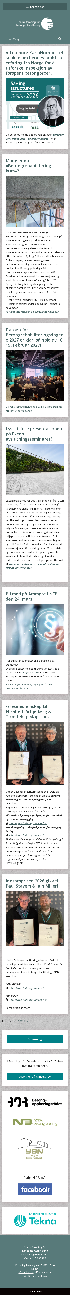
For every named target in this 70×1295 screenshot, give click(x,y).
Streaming (35, 1039)
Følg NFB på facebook (35, 1275)
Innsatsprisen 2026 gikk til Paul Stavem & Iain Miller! (32, 883)
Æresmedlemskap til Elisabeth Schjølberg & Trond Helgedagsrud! (28, 711)
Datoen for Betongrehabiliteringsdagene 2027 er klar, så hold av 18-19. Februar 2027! (35, 337)
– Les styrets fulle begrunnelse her (28, 835)
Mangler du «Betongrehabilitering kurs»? (28, 166)
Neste (23, 1021)
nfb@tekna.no (30, 672)
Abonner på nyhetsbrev (35, 1076)
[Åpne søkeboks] (59, 39)
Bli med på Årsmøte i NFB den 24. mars (31, 596)
